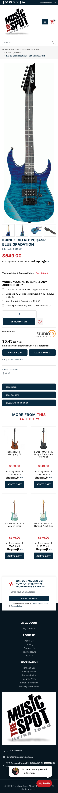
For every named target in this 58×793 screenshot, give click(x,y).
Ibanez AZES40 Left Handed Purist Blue (43, 524)
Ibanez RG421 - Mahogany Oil (14, 453)
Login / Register (48, 2)
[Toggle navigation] (45, 21)
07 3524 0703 (14, 750)
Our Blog (29, 644)
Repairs (29, 655)
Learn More (42, 353)
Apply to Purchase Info (12, 359)
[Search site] (53, 42)
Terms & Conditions (40, 603)
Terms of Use (29, 668)
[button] (39, 321)
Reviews (10, 403)
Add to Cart (14, 484)
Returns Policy (29, 675)
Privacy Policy (16, 606)
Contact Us (29, 648)
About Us (29, 640)
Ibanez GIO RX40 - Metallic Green (14, 524)
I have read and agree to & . (28, 604)
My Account (29, 628)
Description (11, 387)
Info (48, 261)
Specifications (12, 395)
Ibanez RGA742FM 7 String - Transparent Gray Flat (43, 454)
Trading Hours (29, 652)
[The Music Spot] (17, 21)
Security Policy (29, 679)
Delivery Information (29, 686)
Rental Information (29, 682)
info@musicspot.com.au (20, 756)
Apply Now (15, 353)
